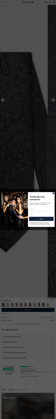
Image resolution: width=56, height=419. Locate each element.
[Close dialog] (53, 193)
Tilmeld (41, 219)
